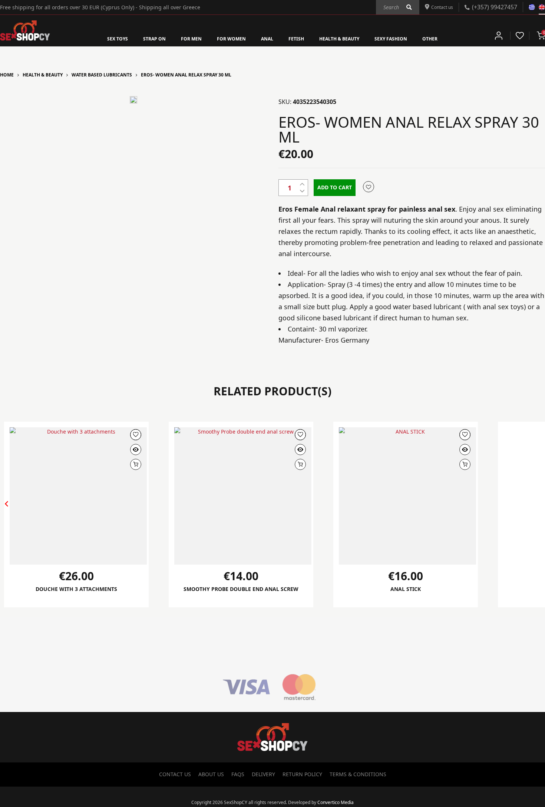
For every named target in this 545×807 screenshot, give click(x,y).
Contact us (439, 6)
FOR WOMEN (226, 38)
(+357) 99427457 (494, 6)
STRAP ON (139, 38)
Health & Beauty (43, 75)
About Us (211, 774)
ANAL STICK (406, 589)
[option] (133, 100)
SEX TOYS (97, 38)
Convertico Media (335, 803)
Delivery (263, 774)
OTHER (451, 38)
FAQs (237, 774)
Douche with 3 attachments (76, 589)
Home (7, 75)
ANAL (266, 38)
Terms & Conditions (358, 774)
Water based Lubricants (102, 75)
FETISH (298, 38)
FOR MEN (180, 38)
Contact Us (175, 774)
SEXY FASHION (406, 38)
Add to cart (334, 187)
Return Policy (302, 774)
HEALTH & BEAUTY (347, 38)
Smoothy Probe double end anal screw (241, 593)
